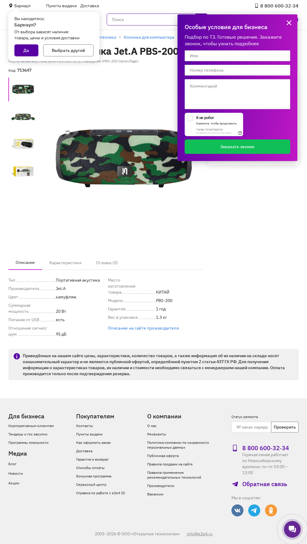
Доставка (89, 5)
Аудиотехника (102, 37)
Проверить (285, 427)
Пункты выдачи (61, 5)
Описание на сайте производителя (143, 328)
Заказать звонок (237, 146)
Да (26, 50)
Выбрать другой (68, 50)
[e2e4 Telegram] (254, 510)
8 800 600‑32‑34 (279, 6)
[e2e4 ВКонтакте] (237, 510)
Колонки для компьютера (149, 37)
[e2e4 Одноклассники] (271, 510)
